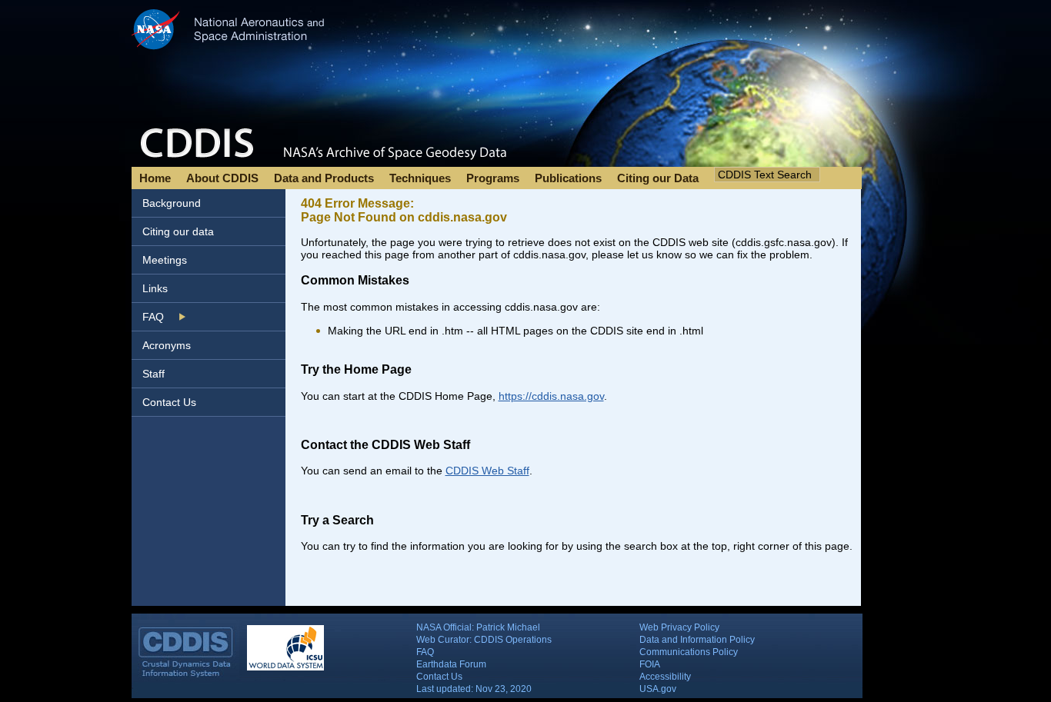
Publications (568, 178)
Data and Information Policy (697, 639)
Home (155, 178)
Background (171, 203)
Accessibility (665, 676)
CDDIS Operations (513, 639)
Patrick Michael (508, 627)
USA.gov (657, 689)
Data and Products (324, 178)
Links (155, 288)
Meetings (164, 260)
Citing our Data (658, 178)
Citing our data (178, 231)
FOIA (649, 664)
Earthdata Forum (451, 664)
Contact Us (169, 402)
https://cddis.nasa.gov (551, 396)
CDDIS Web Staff (487, 470)
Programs (492, 178)
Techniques (420, 178)
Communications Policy (688, 652)
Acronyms (166, 345)
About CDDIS (222, 178)
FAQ (153, 317)
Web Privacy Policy (679, 627)
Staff (153, 374)
